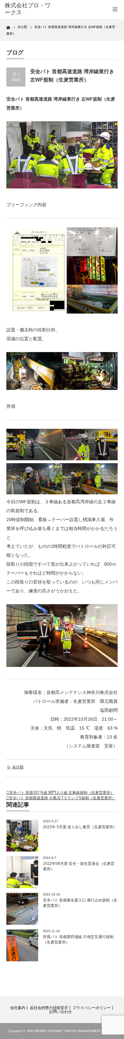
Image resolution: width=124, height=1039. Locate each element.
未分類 (18, 767)
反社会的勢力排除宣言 (49, 1008)
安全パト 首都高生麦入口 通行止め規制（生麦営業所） (80, 903)
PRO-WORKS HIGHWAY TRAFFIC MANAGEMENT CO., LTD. (71, 1031)
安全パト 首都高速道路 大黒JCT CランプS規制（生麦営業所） (62, 798)
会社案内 (17, 1008)
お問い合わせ (60, 1012)
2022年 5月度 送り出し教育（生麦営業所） (80, 827)
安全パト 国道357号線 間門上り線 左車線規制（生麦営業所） (61, 792)
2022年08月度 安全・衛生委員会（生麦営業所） (78, 866)
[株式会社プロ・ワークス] (29, 9)
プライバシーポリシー (91, 1008)
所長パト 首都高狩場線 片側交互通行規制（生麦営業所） (78, 939)
